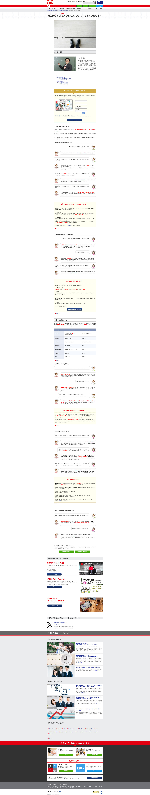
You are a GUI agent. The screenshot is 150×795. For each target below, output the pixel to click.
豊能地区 (56, 731)
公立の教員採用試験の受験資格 (62, 85)
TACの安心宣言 (54, 786)
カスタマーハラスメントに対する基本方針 (68, 787)
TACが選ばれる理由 (71, 8)
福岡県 (91, 731)
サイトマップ (86, 1)
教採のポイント (80, 8)
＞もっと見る (54, 574)
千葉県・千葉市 (89, 728)
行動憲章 (48, 786)
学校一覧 (80, 1)
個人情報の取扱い (79, 786)
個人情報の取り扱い (58, 115)
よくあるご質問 (99, 8)
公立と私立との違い (60, 81)
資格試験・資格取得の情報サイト (52, 10)
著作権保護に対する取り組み (97, 786)
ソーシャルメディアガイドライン (54, 787)
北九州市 (50, 733)
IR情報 (54, 784)
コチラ (69, 225)
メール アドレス (78, 106)
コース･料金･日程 (52, 8)
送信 (83, 113)
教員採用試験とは (65, 10)
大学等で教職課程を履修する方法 (65, 78)
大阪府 (50, 731)
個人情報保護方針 (71, 786)
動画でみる (90, 8)
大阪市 (62, 731)
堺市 (67, 731)
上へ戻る (57, 228)
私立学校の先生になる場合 (63, 83)
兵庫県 (71, 731)
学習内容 (77, 109)
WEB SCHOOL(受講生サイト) (72, 1)
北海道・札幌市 (52, 728)
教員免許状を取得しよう (61, 77)
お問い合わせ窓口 (93, 1)
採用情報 (59, 784)
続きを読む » (93, 650)
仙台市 (64, 728)
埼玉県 (75, 728)
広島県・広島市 (84, 731)
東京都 (96, 728)
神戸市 (77, 731)
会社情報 (49, 784)
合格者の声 (62, 8)
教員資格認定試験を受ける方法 (64, 79)
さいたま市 (81, 728)
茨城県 (69, 728)
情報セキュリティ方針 (87, 786)
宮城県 (59, 728)
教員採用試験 (53, 5)
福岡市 (96, 731)
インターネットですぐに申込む (100, 6)
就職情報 (64, 784)
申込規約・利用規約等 (62, 786)
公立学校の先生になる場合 (63, 82)
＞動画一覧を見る (55, 605)
